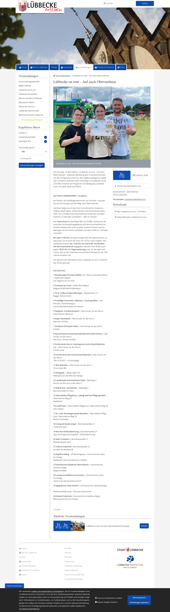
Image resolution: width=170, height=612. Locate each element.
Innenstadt (67, 67)
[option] (85, 39)
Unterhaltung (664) (27, 137)
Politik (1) (23, 133)
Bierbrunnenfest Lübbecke (30, 98)
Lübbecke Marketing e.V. (135, 199)
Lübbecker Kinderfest (28, 94)
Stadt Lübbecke (71, 570)
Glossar (68, 552)
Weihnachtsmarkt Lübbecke (31, 115)
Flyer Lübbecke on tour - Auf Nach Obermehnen (134, 211)
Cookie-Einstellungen (74, 579)
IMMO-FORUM (25, 85)
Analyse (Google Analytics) (107, 602)
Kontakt (68, 548)
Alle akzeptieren (139, 597)
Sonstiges (57, 510)
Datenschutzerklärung (74, 574)
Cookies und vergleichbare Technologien (47, 591)
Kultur (122, 67)
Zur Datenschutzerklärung (29, 609)
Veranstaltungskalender (29, 81)
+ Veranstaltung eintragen (31, 120)
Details (144, 526)
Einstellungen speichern (139, 602)
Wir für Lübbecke (40, 67)
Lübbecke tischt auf (27, 90)
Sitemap (68, 557)
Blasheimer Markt (26, 102)
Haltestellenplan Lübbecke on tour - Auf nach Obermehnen (134, 217)
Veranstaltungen (84, 67)
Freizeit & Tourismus (105, 67)
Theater (54, 67)
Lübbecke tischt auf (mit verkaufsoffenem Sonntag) (108, 526)
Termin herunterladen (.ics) (129, 186)
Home (24, 67)
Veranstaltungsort (27, 147)
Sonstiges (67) (25, 141)
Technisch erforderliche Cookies (109, 598)
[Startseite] (39, 6)
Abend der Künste (26, 106)
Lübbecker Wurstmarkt (29, 110)
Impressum (69, 561)
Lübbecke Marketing (73, 566)
